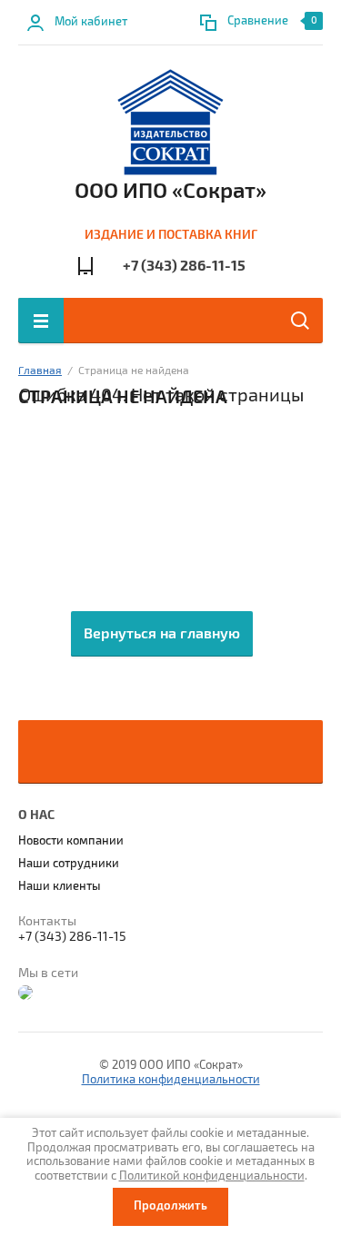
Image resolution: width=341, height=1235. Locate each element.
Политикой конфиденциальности (212, 1176)
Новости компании (71, 841)
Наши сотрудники (68, 863)
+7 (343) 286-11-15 (184, 266)
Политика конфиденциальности (171, 1079)
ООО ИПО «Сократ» (170, 190)
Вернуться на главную (162, 634)
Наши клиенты (59, 886)
